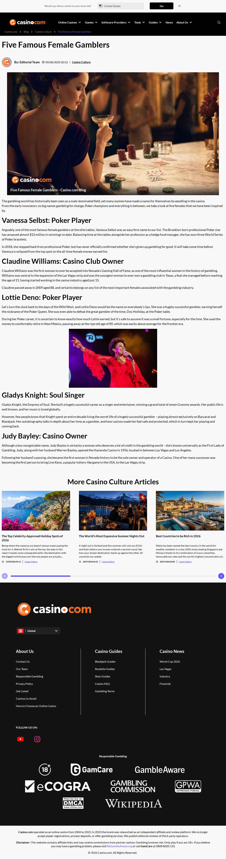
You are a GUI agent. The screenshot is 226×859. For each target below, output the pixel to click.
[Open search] (219, 22)
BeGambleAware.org (120, 846)
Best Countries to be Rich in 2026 (178, 536)
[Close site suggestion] (179, 5)
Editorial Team (30, 62)
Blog (26, 31)
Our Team (22, 669)
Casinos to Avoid (26, 698)
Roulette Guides (105, 669)
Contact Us (23, 661)
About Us (25, 651)
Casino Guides (108, 651)
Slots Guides (102, 676)
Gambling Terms (105, 691)
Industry (165, 676)
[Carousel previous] (5, 576)
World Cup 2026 (170, 661)
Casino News (172, 651)
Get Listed (22, 691)
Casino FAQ (102, 683)
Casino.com (10, 31)
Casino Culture (43, 31)
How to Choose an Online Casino (36, 706)
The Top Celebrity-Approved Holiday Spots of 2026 (32, 538)
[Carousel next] (221, 576)
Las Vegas (165, 669)
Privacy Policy (24, 683)
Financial (165, 683)
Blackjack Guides (105, 661)
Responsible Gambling (29, 676)
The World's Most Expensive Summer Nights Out (111, 536)
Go (161, 6)
